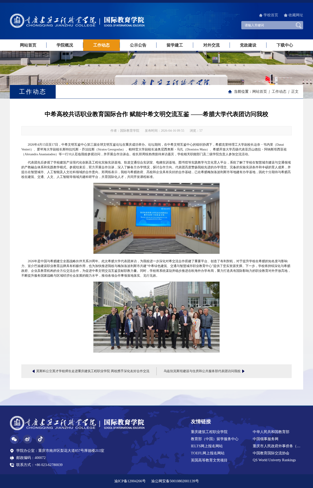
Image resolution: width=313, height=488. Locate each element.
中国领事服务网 (265, 439)
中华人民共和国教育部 (271, 432)
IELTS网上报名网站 (207, 446)
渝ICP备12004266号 (130, 481)
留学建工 (175, 45)
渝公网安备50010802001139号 (175, 481)
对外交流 (211, 45)
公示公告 (138, 45)
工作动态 (101, 45)
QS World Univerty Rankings (274, 460)
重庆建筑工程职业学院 (209, 432)
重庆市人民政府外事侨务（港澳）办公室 (278, 446)
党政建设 (248, 45)
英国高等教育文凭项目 (209, 460)
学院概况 (65, 45)
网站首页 (28, 45)
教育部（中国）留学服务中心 (215, 439)
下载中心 (285, 45)
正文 (295, 91)
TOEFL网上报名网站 (208, 453)
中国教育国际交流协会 (271, 453)
